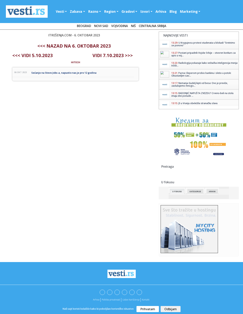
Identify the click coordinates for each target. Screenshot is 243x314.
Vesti (60, 11)
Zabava (76, 11)
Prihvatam (147, 309)
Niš (133, 26)
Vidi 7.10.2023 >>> (112, 55)
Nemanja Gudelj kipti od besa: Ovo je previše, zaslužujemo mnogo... (199, 84)
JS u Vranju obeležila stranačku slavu (198, 103)
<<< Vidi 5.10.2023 (32, 55)
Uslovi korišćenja (131, 299)
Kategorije (195, 192)
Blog (173, 11)
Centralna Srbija (152, 26)
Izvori (145, 11)
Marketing (189, 11)
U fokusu (177, 192)
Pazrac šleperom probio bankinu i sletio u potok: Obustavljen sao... (201, 74)
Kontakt (145, 299)
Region (110, 11)
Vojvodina (119, 26)
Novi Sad (101, 26)
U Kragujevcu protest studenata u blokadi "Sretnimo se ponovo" (203, 44)
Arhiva (160, 11)
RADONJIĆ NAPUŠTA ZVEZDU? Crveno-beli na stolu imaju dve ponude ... (202, 94)
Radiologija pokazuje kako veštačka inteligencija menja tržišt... (204, 64)
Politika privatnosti (111, 299)
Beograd (84, 26)
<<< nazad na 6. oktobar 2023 (74, 46)
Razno (93, 11)
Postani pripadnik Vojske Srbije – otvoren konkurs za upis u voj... (203, 54)
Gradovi (128, 11)
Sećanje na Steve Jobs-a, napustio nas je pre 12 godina (63, 72)
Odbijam (170, 309)
